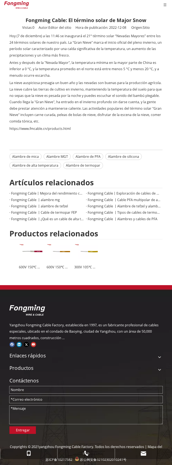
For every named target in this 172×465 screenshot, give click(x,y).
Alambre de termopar (83, 165)
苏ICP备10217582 (59, 459)
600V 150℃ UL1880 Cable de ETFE (58, 267)
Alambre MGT (57, 156)
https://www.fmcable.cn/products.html (40, 128)
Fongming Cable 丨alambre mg (35, 200)
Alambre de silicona (123, 156)
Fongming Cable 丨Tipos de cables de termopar (124, 212)
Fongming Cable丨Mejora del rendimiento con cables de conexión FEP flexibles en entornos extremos (47, 193)
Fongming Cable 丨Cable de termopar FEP (44, 212)
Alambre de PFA (88, 156)
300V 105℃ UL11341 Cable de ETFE (86, 267)
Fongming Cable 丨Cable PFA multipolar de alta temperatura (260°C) (124, 200)
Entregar (23, 430)
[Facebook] (12, 344)
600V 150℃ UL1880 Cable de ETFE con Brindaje (30, 267)
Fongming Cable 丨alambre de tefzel (39, 206)
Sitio (146, 27)
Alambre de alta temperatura (35, 165)
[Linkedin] (19, 344)
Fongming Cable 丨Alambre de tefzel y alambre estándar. (124, 206)
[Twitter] (26, 344)
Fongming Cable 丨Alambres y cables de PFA (122, 219)
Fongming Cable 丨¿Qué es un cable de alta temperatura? (47, 219)
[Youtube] (33, 344)
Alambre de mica (25, 156)
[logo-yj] (27, 310)
